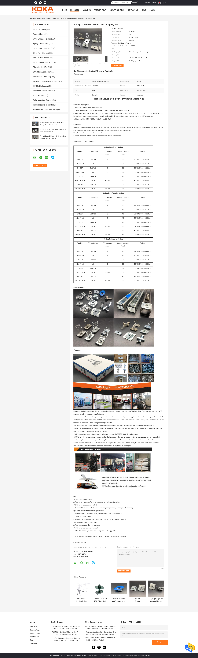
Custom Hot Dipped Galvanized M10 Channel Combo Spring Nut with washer (138, 600)
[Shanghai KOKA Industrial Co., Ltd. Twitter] (40, 2)
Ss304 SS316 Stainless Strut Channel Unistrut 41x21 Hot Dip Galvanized (66, 627)
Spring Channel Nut (52, 18)
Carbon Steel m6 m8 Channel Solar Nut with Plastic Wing (119, 600)
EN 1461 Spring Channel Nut (101, 536)
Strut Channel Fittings (42, 39)
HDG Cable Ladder (40, 86)
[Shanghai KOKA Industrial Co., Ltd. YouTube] (45, 2)
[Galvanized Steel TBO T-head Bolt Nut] (100, 589)
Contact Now (117, 65)
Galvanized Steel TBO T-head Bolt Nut (100, 600)
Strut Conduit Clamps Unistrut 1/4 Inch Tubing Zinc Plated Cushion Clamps (101, 627)
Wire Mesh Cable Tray (42, 72)
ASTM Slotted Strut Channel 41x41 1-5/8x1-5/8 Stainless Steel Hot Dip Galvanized (66, 633)
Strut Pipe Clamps (40, 53)
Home (64, 10)
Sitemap (33, 643)
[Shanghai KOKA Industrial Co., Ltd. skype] (54, 157)
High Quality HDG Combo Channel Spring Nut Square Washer (156, 600)
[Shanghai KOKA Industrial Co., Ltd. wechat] (48, 157)
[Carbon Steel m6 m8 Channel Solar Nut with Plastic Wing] (119, 589)
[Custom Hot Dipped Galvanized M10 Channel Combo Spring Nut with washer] (137, 589)
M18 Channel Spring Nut (118, 536)
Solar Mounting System (42, 100)
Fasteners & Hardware (42, 91)
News (144, 10)
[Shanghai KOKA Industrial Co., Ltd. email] (36, 157)
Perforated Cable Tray (42, 77)
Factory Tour (100, 10)
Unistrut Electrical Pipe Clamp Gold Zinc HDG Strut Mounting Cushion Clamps (101, 633)
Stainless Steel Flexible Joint (45, 109)
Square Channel (39, 34)
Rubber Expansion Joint (42, 105)
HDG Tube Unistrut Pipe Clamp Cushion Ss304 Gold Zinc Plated (100, 639)
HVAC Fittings (38, 95)
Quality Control (117, 10)
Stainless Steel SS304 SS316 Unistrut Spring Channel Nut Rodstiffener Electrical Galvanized (51, 125)
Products (74, 10)
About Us (87, 10)
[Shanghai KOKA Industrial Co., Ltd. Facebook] (36, 2)
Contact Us (133, 10)
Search (134, 3)
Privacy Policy (54, 655)
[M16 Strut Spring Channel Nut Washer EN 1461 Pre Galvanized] (35, 130)
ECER (148, 655)
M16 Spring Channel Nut (84, 536)
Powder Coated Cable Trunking (45, 81)
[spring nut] (86, 41)
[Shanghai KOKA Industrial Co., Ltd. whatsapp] (42, 157)
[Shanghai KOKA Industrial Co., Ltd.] (42, 10)
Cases (152, 10)
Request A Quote (150, 2)
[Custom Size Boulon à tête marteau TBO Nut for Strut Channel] (81, 589)
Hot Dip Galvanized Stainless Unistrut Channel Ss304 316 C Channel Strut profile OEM (66, 639)
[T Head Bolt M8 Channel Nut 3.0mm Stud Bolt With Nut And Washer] (35, 137)
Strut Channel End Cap (42, 62)
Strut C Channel (39, 29)
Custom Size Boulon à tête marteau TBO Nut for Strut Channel (81, 600)
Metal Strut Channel (41, 58)
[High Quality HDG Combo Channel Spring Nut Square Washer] (156, 589)
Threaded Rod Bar (40, 67)
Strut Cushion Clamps (41, 48)
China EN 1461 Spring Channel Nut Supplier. (73, 655)
